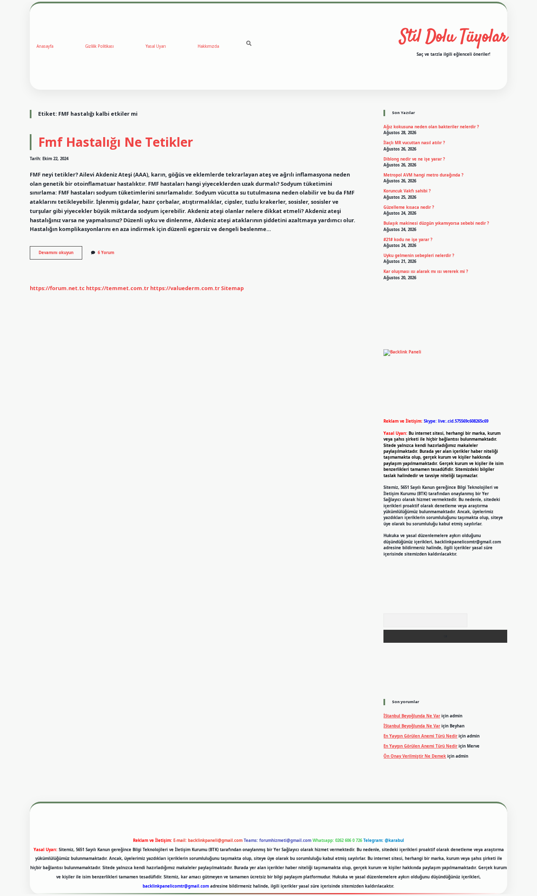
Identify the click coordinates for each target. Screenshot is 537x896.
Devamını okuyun (60, 254)
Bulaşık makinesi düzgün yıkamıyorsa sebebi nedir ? (436, 223)
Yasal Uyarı (156, 46)
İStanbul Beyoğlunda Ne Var (411, 716)
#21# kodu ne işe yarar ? (408, 239)
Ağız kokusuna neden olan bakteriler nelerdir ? (431, 127)
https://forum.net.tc (57, 288)
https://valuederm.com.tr (185, 288)
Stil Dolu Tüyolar (453, 37)
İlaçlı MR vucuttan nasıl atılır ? (414, 142)
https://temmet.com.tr (117, 288)
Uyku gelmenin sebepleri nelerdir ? (418, 255)
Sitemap (232, 288)
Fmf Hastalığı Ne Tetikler (115, 142)
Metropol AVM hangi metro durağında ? (423, 175)
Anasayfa (44, 46)
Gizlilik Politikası (99, 46)
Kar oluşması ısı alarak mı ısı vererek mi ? (425, 271)
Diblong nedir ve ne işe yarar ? (414, 159)
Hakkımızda (208, 46)
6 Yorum (106, 252)
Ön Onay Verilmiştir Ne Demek (414, 756)
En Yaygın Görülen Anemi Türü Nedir (420, 736)
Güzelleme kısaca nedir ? (408, 207)
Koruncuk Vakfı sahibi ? (407, 191)
